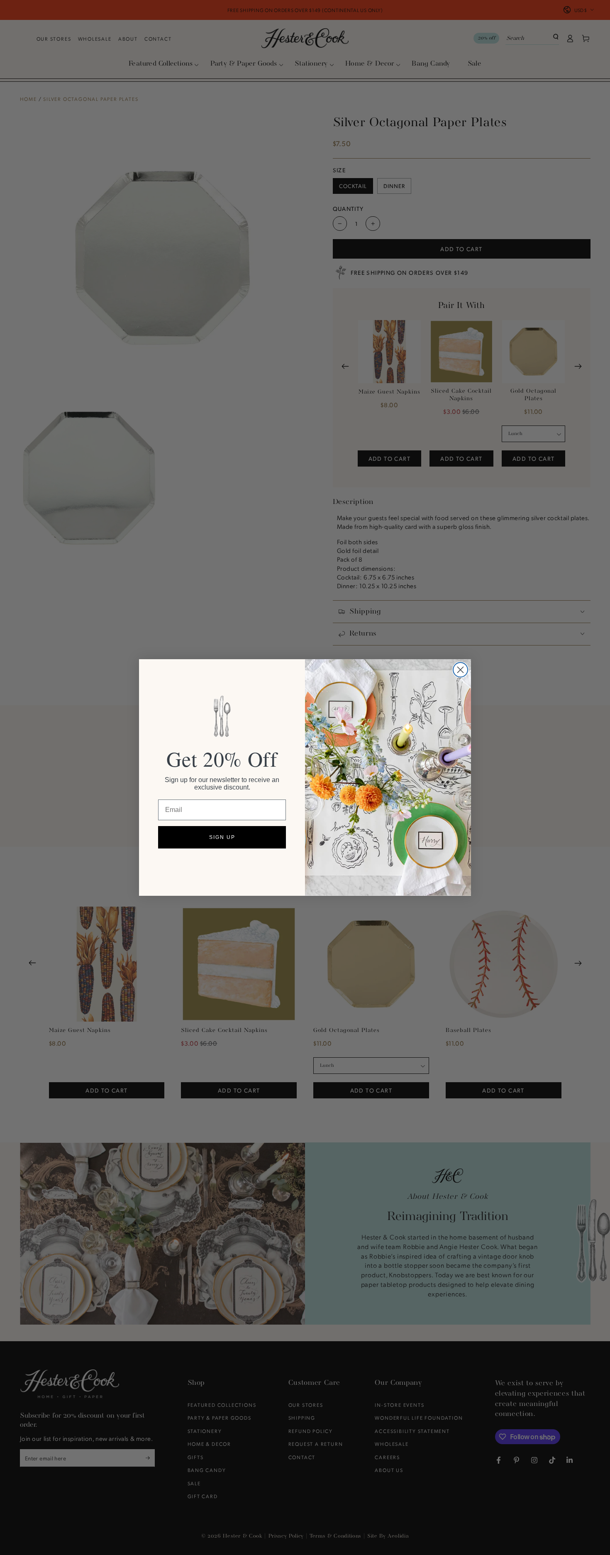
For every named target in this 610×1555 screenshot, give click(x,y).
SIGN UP (222, 837)
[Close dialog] (460, 670)
